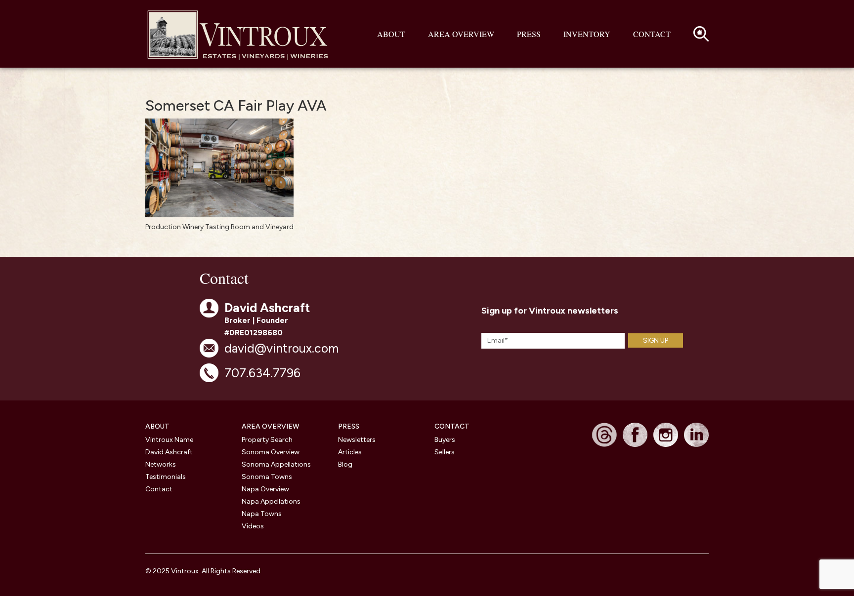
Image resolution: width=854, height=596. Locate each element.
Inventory (586, 34)
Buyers (444, 440)
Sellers (444, 452)
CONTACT (452, 426)
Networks (160, 464)
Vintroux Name (169, 440)
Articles (350, 452)
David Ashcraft (169, 452)
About (391, 34)
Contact (652, 34)
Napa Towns (262, 514)
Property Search (267, 440)
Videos (253, 526)
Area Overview (461, 34)
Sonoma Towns (267, 477)
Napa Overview (265, 489)
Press (529, 34)
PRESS (348, 426)
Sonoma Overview (270, 452)
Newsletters (357, 440)
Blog (345, 464)
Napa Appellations (271, 501)
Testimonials (165, 477)
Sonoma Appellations (276, 464)
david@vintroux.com (281, 348)
